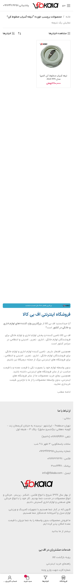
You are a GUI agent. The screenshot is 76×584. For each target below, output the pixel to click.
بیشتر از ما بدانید (61, 531)
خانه (68, 17)
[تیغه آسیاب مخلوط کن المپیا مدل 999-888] (53, 57)
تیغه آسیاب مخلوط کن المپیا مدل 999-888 (53, 77)
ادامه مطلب (63, 392)
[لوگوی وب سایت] (45, 5)
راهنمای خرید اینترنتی (58, 564)
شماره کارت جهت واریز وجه (55, 570)
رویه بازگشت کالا (61, 557)
